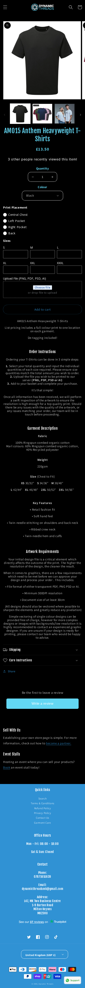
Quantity (42, 168)
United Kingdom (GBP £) (40, 955)
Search (42, 798)
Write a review (43, 703)
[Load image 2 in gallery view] (42, 114)
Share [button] (11, 671)
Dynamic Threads (46, 984)
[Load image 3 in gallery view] (64, 114)
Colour (42, 187)
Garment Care (42, 822)
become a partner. (58, 743)
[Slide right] (80, 114)
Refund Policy (42, 808)
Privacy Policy (42, 813)
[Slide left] (4, 114)
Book (6, 767)
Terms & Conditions (42, 803)
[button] (5, 7)
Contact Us (42, 818)
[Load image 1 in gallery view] (20, 114)
